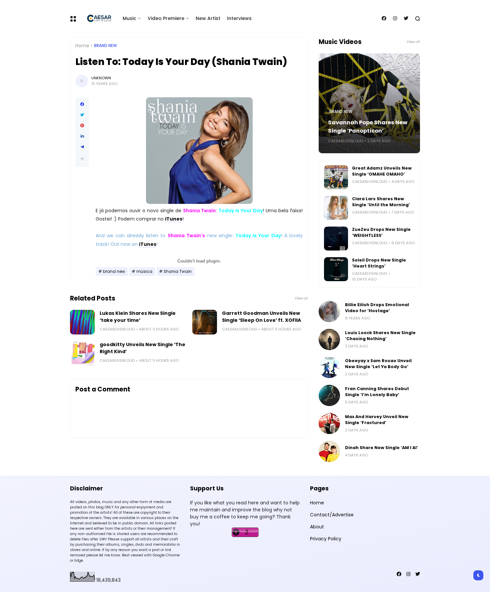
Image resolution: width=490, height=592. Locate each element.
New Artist (208, 18)
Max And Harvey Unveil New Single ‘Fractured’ (376, 419)
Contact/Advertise (332, 514)
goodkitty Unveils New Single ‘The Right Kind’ (142, 348)
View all (301, 298)
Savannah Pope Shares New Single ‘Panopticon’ (367, 127)
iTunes (173, 219)
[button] (82, 159)
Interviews (239, 18)
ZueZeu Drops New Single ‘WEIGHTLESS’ (381, 232)
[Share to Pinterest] (82, 126)
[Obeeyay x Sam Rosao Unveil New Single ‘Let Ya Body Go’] (329, 367)
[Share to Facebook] (82, 104)
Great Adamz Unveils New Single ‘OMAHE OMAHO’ (382, 171)
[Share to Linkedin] (82, 136)
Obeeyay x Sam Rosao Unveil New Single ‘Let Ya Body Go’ (378, 363)
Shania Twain (178, 271)
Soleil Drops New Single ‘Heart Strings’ (379, 263)
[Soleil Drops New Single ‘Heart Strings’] (336, 269)
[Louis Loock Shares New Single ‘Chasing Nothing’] (329, 339)
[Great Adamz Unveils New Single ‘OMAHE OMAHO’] (336, 177)
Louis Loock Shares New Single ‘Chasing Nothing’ (380, 335)
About (317, 526)
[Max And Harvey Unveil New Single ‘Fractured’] (329, 423)
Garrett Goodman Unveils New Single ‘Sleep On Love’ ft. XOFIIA (261, 316)
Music (129, 18)
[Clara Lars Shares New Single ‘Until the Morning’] (336, 208)
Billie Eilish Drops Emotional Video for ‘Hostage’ (377, 307)
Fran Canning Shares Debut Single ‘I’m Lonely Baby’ (377, 391)
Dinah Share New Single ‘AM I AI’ (381, 447)
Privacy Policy (325, 538)
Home (82, 45)
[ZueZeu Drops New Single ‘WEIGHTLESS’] (336, 239)
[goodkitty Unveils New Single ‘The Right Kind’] (82, 353)
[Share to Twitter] (82, 115)
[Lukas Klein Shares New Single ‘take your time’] (82, 322)
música (144, 271)
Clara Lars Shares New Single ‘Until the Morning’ (381, 202)
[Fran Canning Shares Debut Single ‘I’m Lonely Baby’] (329, 395)
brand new (105, 45)
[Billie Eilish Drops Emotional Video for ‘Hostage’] (329, 311)
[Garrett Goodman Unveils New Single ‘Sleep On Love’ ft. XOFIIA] (204, 322)
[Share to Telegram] (82, 147)
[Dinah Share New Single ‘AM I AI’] (329, 451)
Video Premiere (166, 18)
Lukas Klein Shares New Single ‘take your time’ (138, 316)
